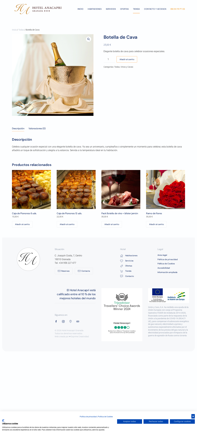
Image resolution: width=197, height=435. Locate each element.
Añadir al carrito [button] (22, 224)
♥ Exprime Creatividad (79, 336)
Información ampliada (167, 272)
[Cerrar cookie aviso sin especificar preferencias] (193, 416)
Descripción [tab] (18, 128)
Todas (21, 30)
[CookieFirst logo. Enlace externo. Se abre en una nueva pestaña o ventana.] (3, 420)
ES (172, 9)
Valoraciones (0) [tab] (37, 128)
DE (183, 9)
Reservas (65, 271)
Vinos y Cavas (127, 67)
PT (181, 9)
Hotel (123, 249)
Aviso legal (162, 255)
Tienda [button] (136, 9)
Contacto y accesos (155, 9)
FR (178, 9)
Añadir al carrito (127, 59)
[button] (88, 39)
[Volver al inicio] (38, 9)
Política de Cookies (166, 263)
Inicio (80, 9)
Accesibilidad (163, 268)
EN (174, 9)
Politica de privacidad (167, 259)
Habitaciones (95, 9)
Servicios (111, 9)
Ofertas (124, 9)
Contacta (85, 271)
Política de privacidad (88, 417)
